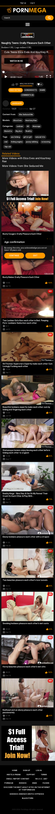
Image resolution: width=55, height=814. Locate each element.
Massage (36, 126)
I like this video (13, 84)
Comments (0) (27, 95)
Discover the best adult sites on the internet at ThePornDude (27, 788)
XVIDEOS (23, 783)
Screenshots (30, 90)
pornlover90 (17, 103)
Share (42, 90)
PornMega (24, 809)
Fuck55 (46, 783)
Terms (44, 775)
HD (28, 126)
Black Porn (27, 798)
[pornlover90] (6, 103)
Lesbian (20, 126)
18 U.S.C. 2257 (41, 779)
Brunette (8, 131)
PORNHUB (8, 783)
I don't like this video (16, 84)
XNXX (34, 783)
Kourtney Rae (31, 120)
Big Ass (19, 131)
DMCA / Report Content (17, 779)
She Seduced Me (26, 115)
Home (14, 770)
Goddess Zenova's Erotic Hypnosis (27, 794)
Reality (29, 131)
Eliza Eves (17, 120)
